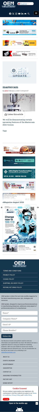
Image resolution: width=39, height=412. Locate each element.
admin (6, 91)
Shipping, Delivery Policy (13, 283)
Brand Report (8, 383)
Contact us (7, 372)
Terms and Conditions (12, 271)
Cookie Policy (28, 395)
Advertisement (8, 364)
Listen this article (15, 114)
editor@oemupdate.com (8, 352)
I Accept (6, 399)
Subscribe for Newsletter (12, 375)
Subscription (7, 368)
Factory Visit (7, 379)
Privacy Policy (16, 395)
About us (6, 357)
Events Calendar (9, 360)
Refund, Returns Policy (12, 287)
